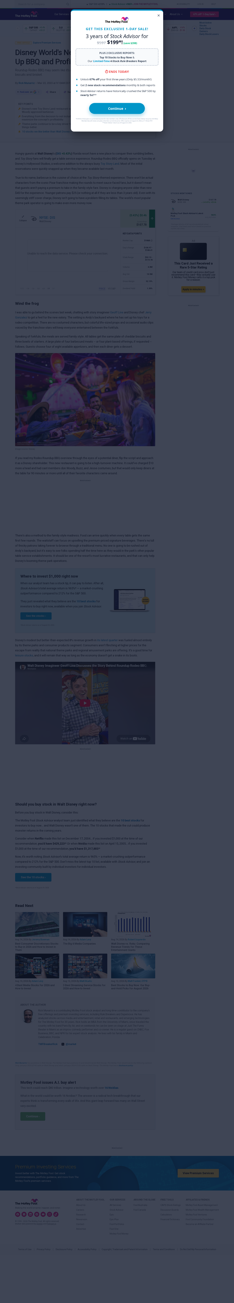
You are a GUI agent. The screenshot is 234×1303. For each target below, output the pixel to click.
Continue (117, 108)
